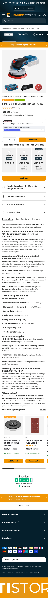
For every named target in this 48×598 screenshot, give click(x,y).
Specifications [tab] (22, 219)
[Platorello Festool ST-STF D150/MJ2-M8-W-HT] (13, 425)
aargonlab (14, 568)
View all (43, 410)
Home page (6, 28)
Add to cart (32, 140)
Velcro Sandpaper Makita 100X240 (33, 441)
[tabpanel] (24, 315)
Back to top (24, 506)
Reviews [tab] (36, 219)
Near (3, 572)
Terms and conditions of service (17, 572)
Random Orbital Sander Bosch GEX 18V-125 (25, 28)
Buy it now (24, 178)
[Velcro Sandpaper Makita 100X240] (34, 425)
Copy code (29, 8)
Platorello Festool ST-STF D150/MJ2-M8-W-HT (12, 443)
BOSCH (4, 96)
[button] (44, 15)
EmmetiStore (11, 567)
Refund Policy (34, 572)
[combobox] (24, 20)
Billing (15, 115)
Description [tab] (7, 219)
